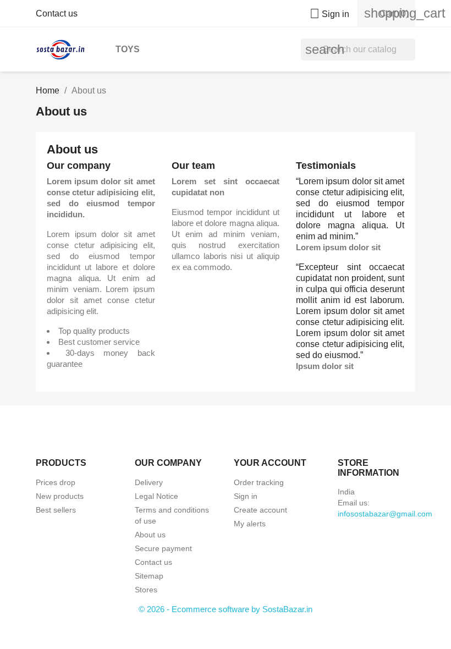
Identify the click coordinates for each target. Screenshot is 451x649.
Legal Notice (156, 496)
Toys (128, 49)
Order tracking (259, 482)
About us (150, 534)
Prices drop (55, 482)
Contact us (57, 13)
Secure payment (163, 548)
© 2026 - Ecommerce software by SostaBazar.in (225, 609)
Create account (260, 509)
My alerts (250, 523)
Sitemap (149, 575)
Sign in (245, 496)
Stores (146, 589)
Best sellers (56, 509)
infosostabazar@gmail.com (385, 513)
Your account (270, 463)
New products (60, 496)
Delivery (149, 482)
